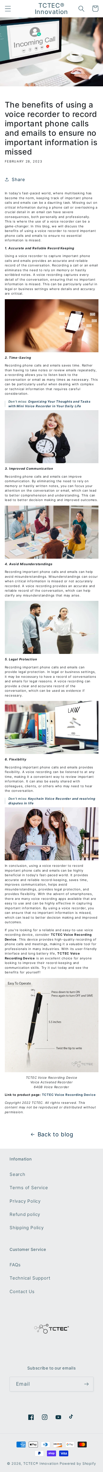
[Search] (81, 8)
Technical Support (30, 1278)
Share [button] (18, 179)
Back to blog (55, 1134)
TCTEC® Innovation (40, 1463)
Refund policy (25, 1214)
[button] (8, 8)
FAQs (15, 1264)
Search (17, 1174)
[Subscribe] (86, 1384)
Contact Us (22, 1291)
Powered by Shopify (78, 1463)
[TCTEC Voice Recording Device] (51, 1025)
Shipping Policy (27, 1227)
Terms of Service (29, 1187)
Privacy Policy (25, 1201)
